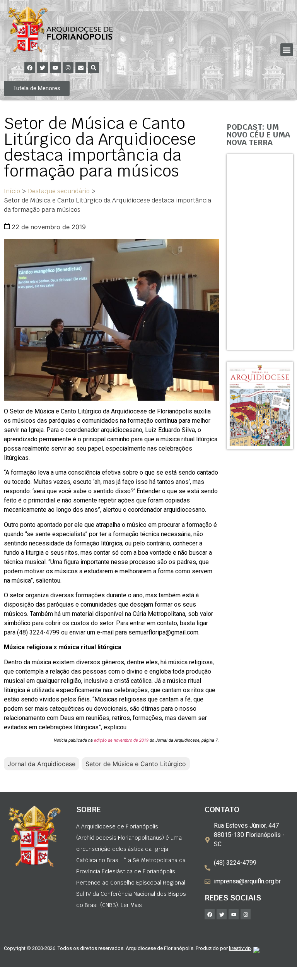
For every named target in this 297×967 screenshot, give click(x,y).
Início (12, 191)
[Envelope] (80, 67)
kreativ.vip (240, 948)
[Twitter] (42, 67)
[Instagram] (68, 67)
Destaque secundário (59, 191)
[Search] (93, 67)
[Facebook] (29, 67)
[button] (286, 49)
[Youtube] (55, 67)
